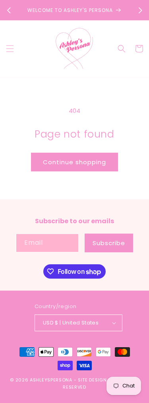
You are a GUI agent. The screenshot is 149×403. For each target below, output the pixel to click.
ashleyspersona (51, 380)
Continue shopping (74, 162)
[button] (10, 48)
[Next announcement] (140, 10)
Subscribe (109, 243)
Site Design (92, 380)
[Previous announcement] (8, 10)
